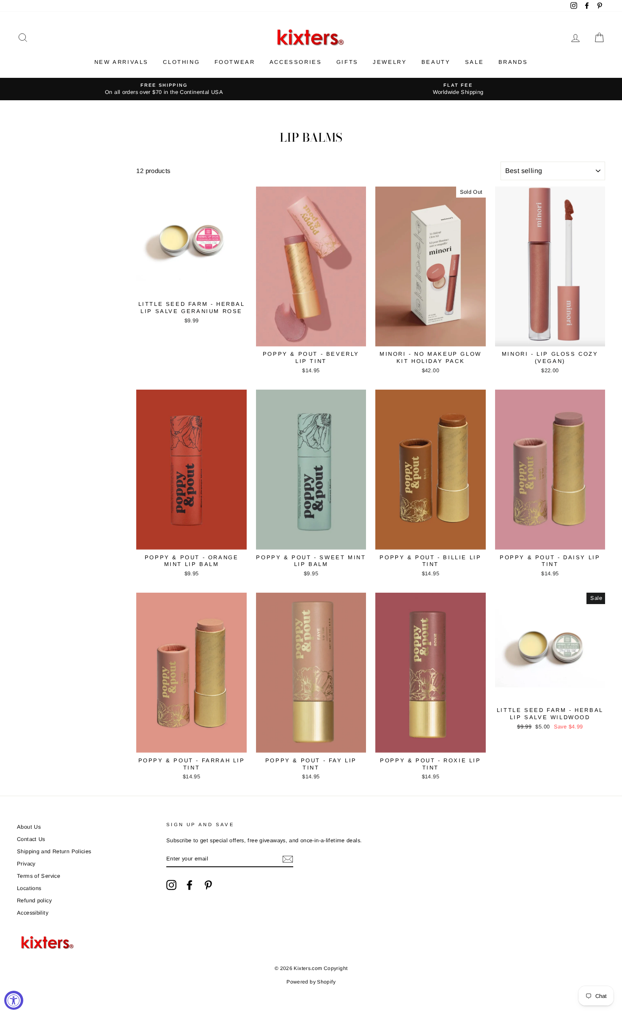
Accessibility (32, 913)
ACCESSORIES (296, 62)
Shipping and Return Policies (54, 851)
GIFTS (347, 62)
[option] (164, 89)
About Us (29, 827)
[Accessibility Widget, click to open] (13, 1000)
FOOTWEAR (235, 62)
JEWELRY (390, 62)
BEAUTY (436, 62)
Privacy (26, 863)
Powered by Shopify (311, 982)
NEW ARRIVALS (121, 62)
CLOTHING (181, 62)
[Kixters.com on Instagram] (171, 885)
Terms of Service (38, 876)
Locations (29, 888)
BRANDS (513, 62)
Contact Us (31, 839)
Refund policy (34, 900)
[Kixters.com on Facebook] (189, 885)
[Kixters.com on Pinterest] (208, 885)
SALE (474, 62)
